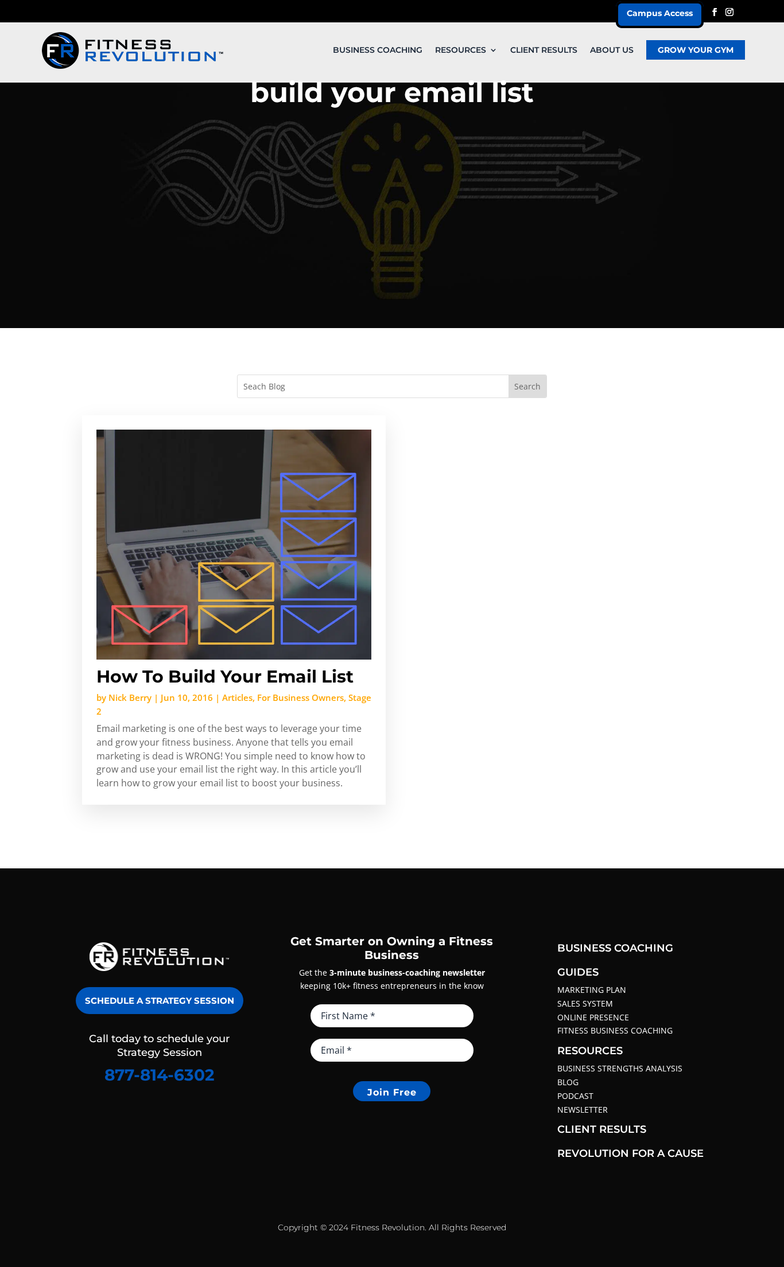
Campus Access (660, 13)
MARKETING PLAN (591, 989)
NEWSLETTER (582, 1109)
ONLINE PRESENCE (593, 1017)
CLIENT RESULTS (543, 50)
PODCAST (575, 1095)
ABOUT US (612, 50)
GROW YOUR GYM (695, 50)
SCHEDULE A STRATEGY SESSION (159, 1000)
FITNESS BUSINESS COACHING (615, 1030)
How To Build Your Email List (225, 676)
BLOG (568, 1082)
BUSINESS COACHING (377, 50)
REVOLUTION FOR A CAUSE (630, 1153)
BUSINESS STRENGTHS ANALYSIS (619, 1068)
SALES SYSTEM (585, 1003)
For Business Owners (300, 697)
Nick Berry (130, 697)
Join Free (392, 1092)
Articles (237, 697)
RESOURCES (460, 50)
